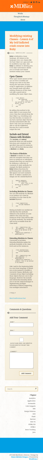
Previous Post (21, 298)
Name (12, 322)
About (22, 20)
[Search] (35, 389)
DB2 (34, 409)
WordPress (33, 459)
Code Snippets (31, 406)
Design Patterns (30, 411)
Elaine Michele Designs (19, 457)
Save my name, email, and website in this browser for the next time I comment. (21, 345)
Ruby (12, 293)
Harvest (33, 419)
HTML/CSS (32, 424)
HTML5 (33, 427)
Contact (26, 2)
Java (34, 432)
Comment (13, 351)
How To (33, 422)
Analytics (32, 398)
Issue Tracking (30, 430)
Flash (34, 416)
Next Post (13, 298)
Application (31, 401)
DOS (34, 414)
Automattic (32, 403)
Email (12, 330)
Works (20, 13)
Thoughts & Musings (21, 16)
